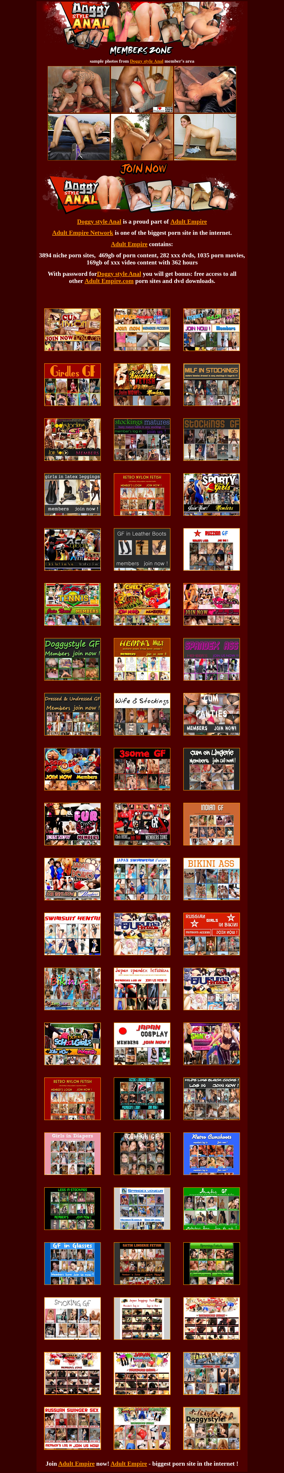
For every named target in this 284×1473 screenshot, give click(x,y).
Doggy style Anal (146, 60)
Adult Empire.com (109, 280)
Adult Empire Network (82, 232)
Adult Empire (188, 221)
